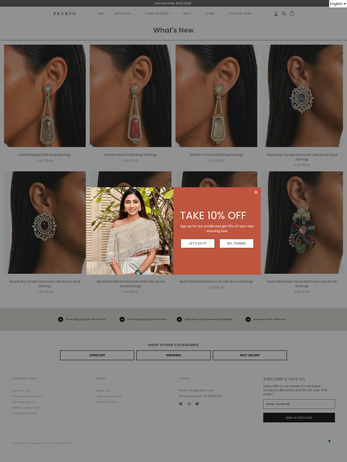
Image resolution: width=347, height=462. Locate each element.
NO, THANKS (236, 243)
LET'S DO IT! (198, 243)
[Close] (256, 192)
